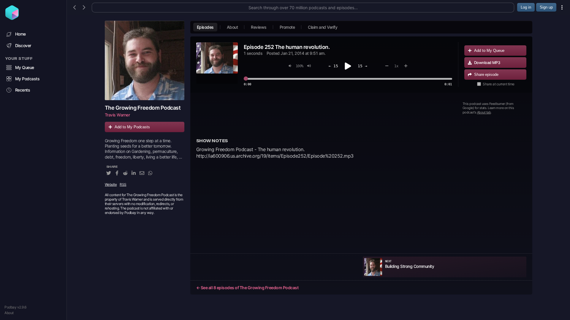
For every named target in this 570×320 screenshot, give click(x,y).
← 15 (333, 66)
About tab (484, 112)
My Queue (24, 67)
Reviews (259, 27)
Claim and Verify (322, 27)
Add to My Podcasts (132, 127)
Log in (526, 7)
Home (20, 33)
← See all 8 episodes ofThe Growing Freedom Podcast (247, 287)
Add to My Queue (489, 50)
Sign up (546, 7)
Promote (287, 27)
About (9, 313)
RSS (123, 184)
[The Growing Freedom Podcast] (144, 60)
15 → (362, 66)
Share (486, 74)
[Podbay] (12, 18)
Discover (23, 45)
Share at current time (498, 84)
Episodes (205, 27)
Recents (22, 89)
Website (111, 184)
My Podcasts (27, 78)
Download (487, 62)
